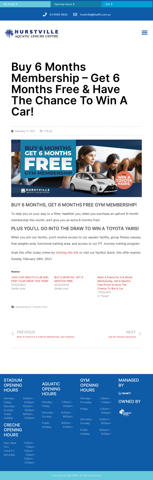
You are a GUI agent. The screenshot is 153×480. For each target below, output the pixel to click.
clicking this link (67, 252)
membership (23, 307)
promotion (40, 307)
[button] (144, 32)
